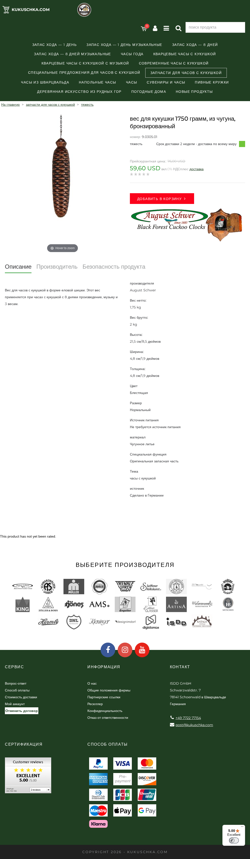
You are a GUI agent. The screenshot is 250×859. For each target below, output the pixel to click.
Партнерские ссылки (103, 697)
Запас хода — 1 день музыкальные (124, 44)
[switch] (234, 840)
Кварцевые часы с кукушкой (184, 54)
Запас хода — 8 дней (195, 44)
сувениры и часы (166, 82)
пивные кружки (212, 82)
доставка (196, 169)
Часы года (132, 54)
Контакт (180, 667)
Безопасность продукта (114, 266)
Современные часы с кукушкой (174, 63)
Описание (18, 266)
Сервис (14, 667)
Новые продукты (194, 91)
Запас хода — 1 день (54, 44)
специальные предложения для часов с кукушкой (84, 72)
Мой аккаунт (15, 704)
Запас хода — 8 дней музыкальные (72, 54)
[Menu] (242, 828)
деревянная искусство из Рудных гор (79, 91)
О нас (92, 683)
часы (131, 82)
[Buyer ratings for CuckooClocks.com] (28, 777)
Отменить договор (21, 711)
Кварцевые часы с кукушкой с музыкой (85, 63)
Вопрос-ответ (15, 683)
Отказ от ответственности (107, 717)
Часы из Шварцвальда (45, 82)
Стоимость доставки (21, 697)
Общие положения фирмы (108, 690)
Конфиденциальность (104, 711)
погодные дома (148, 91)
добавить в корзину (159, 199)
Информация (103, 667)
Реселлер (95, 704)
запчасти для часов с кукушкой (186, 73)
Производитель (57, 266)
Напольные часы (97, 82)
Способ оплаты (17, 690)
